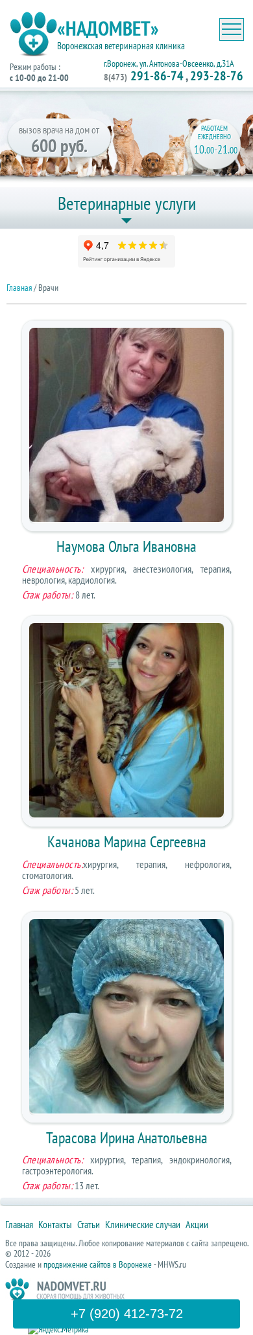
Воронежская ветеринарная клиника (121, 46)
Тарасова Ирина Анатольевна (127, 1138)
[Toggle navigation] (231, 29)
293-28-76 (216, 75)
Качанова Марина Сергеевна (126, 842)
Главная (19, 287)
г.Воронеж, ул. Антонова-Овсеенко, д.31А (169, 63)
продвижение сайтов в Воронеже (97, 1264)
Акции (197, 1224)
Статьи (88, 1224)
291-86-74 (144, 75)
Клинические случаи (142, 1224)
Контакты (55, 1224)
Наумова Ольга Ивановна (126, 546)
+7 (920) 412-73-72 (127, 1313)
